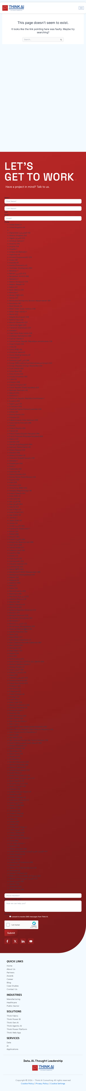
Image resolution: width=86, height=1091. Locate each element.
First (6, 205)
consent (8, 914)
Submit (11, 933)
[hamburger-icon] (81, 8)
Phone (6, 222)
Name (7, 198)
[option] (45, 224)
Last (6, 212)
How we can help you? (13, 899)
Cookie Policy (27, 1083)
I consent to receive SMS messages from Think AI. (29, 917)
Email (7, 215)
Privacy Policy (42, 1083)
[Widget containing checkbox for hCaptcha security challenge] (21, 924)
